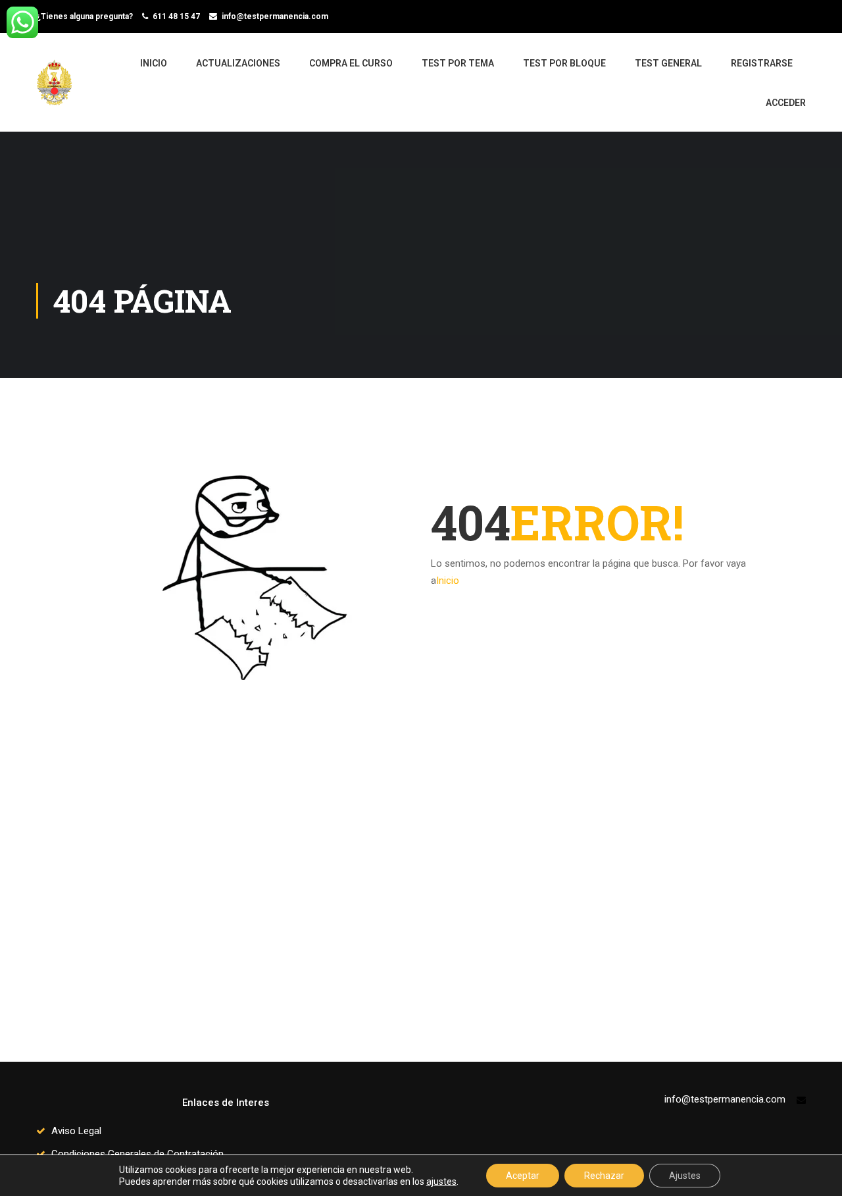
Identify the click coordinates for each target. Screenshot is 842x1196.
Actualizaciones (238, 63)
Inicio (153, 63)
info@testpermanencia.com (275, 16)
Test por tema (458, 63)
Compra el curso (351, 63)
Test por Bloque (564, 63)
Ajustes (685, 1175)
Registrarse (762, 63)
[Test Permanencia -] (59, 88)
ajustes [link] (441, 1181)
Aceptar (522, 1175)
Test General (668, 63)
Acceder (786, 102)
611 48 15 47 (176, 16)
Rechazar (604, 1175)
